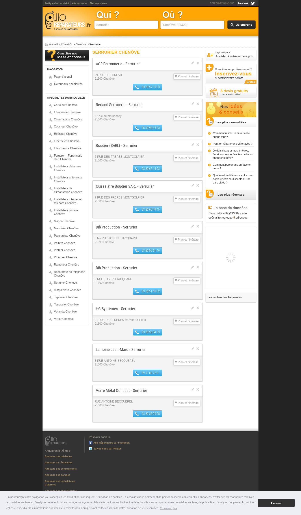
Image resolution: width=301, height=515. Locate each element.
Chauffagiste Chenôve (68, 119)
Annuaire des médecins (58, 456)
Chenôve (81, 44)
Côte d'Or (66, 44)
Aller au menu (79, 3)
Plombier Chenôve (65, 257)
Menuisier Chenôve (66, 228)
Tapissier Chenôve (66, 297)
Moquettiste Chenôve (67, 290)
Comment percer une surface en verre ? (232, 166)
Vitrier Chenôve (64, 318)
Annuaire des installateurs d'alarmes (60, 483)
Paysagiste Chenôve (67, 235)
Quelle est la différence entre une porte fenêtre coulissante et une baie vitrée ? (233, 179)
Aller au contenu (98, 3)
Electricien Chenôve (67, 141)
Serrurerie (94, 44)
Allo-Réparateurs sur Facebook (243, 3)
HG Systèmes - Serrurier (115, 308)
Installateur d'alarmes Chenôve (67, 168)
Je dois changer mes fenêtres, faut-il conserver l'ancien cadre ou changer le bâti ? (233, 154)
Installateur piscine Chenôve (66, 212)
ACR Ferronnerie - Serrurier (118, 63)
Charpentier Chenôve (67, 112)
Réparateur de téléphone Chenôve (69, 273)
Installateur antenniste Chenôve (68, 179)
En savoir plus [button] (168, 508)
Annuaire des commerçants (61, 468)
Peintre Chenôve (64, 243)
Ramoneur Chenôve (66, 264)
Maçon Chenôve (64, 221)
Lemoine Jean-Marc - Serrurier (121, 349)
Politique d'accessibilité (57, 3)
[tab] (231, 122)
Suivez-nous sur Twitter (253, 3)
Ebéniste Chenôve (65, 133)
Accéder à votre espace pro (234, 54)
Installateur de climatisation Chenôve (68, 190)
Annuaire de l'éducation (58, 462)
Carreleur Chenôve (66, 105)
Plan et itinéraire (188, 76)
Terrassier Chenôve (66, 304)
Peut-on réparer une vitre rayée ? (233, 143)
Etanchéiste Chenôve (67, 148)
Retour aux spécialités (68, 84)
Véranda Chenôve (65, 311)
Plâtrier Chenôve (64, 250)
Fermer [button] (276, 503)
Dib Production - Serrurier (116, 227)
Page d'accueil (63, 76)
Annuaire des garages (57, 475)
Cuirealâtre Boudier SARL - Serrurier (125, 186)
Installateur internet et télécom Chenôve (68, 201)
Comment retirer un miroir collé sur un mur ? (231, 135)
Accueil (53, 44)
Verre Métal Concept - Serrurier (121, 390)
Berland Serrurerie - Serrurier (119, 104)
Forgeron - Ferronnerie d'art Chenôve (68, 157)
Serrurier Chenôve (65, 282)
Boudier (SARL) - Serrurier (116, 145)
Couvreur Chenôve (66, 126)
